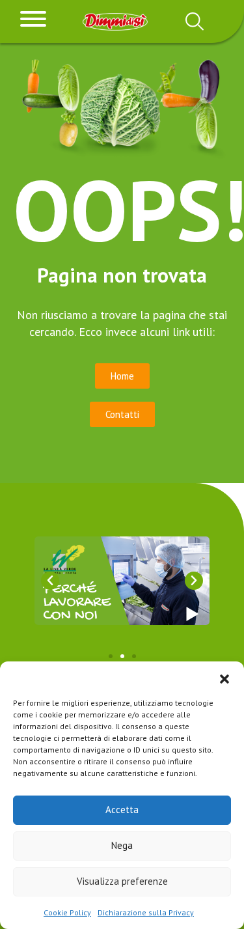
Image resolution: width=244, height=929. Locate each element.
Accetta (122, 809)
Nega (122, 845)
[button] (224, 677)
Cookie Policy (67, 912)
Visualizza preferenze (122, 881)
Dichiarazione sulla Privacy (146, 912)
